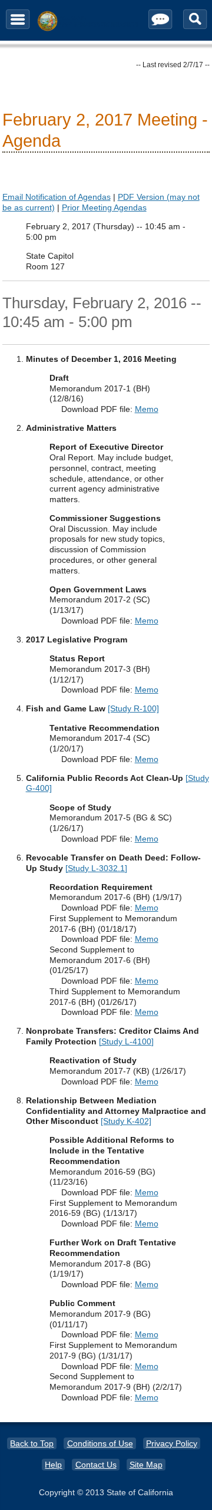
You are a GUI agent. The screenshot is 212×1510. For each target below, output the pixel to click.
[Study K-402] (126, 1121)
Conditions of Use (100, 1443)
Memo (146, 409)
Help (53, 1464)
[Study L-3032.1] (96, 868)
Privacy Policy (171, 1443)
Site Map (146, 1464)
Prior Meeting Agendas (104, 207)
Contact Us (96, 1464)
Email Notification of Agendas (56, 197)
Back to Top (32, 1443)
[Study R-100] (133, 708)
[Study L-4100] (126, 1041)
